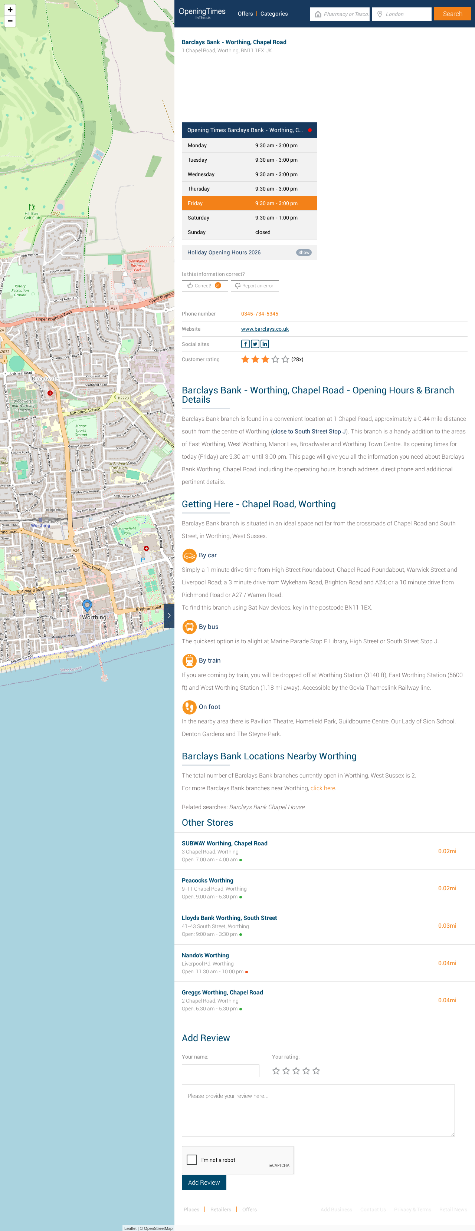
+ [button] (10, 9)
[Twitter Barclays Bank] (255, 344)
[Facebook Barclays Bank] (245, 344)
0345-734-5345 (259, 314)
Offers (245, 13)
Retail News (453, 1209)
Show (303, 252)
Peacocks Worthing (207, 880)
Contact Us (373, 1209)
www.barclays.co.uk (265, 329)
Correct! (207, 285)
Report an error (257, 285)
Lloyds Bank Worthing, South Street (229, 917)
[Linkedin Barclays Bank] (265, 344)
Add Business (336, 1209)
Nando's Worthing (205, 955)
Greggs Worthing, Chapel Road (222, 992)
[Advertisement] (325, 98)
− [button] (10, 21)
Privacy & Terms (412, 1209)
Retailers (220, 1209)
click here (323, 788)
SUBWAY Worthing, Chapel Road (225, 843)
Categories (274, 13)
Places (191, 1209)
